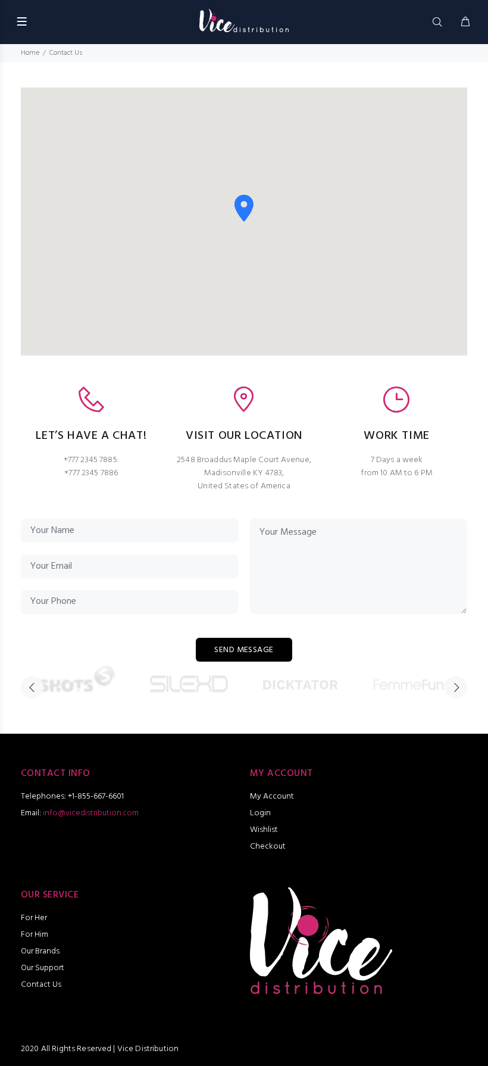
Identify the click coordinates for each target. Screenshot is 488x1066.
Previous (32, 687)
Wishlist (264, 830)
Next (456, 687)
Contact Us (41, 985)
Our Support (42, 968)
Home (30, 53)
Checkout (268, 846)
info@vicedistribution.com (91, 813)
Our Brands (40, 951)
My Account (272, 796)
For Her (34, 918)
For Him (34, 935)
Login (260, 813)
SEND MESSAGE (243, 650)
